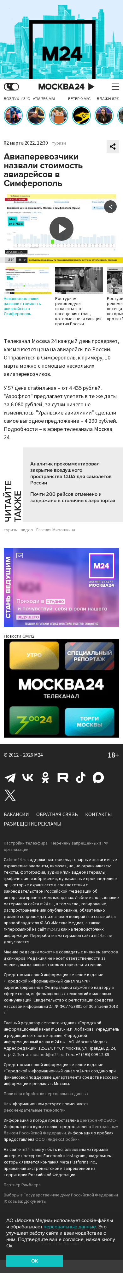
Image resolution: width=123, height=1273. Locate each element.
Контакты (98, 814)
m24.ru (20, 860)
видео (27, 530)
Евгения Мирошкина (55, 530)
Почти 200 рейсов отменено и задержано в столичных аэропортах (72, 497)
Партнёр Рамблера (22, 1185)
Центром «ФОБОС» (98, 1120)
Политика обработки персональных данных (46, 1094)
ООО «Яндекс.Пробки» (57, 1139)
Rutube (63, 777)
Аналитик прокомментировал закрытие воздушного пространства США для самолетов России (71, 473)
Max (98, 777)
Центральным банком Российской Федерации (61, 1130)
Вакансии (16, 814)
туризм (59, 143)
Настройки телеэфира (26, 843)
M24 (38, 755)
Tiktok (80, 777)
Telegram (10, 777)
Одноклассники (45, 777)
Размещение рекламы (33, 824)
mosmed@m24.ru (46, 1054)
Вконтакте (27, 777)
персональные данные (70, 1227)
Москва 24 (61, 86)
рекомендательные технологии (35, 1110)
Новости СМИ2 (19, 636)
